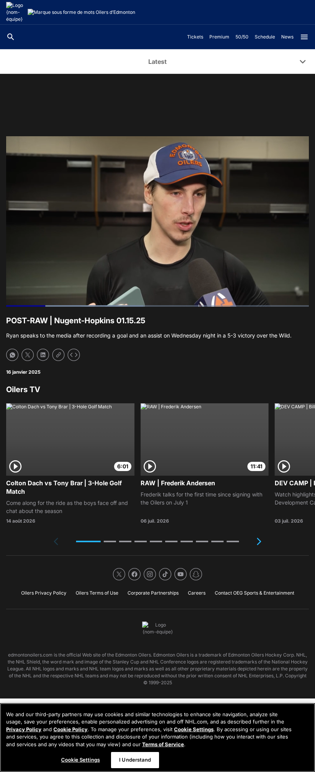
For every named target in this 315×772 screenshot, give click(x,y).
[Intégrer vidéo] (74, 355)
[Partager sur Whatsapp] (12, 355)
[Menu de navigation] (304, 37)
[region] (157, 737)
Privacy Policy (23, 729)
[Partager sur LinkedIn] (43, 355)
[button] (88, 541)
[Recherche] (10, 37)
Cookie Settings (194, 729)
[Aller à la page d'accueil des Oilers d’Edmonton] (15, 12)
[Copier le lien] (58, 355)
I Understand (135, 760)
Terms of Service (163, 744)
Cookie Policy (70, 729)
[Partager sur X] (28, 355)
